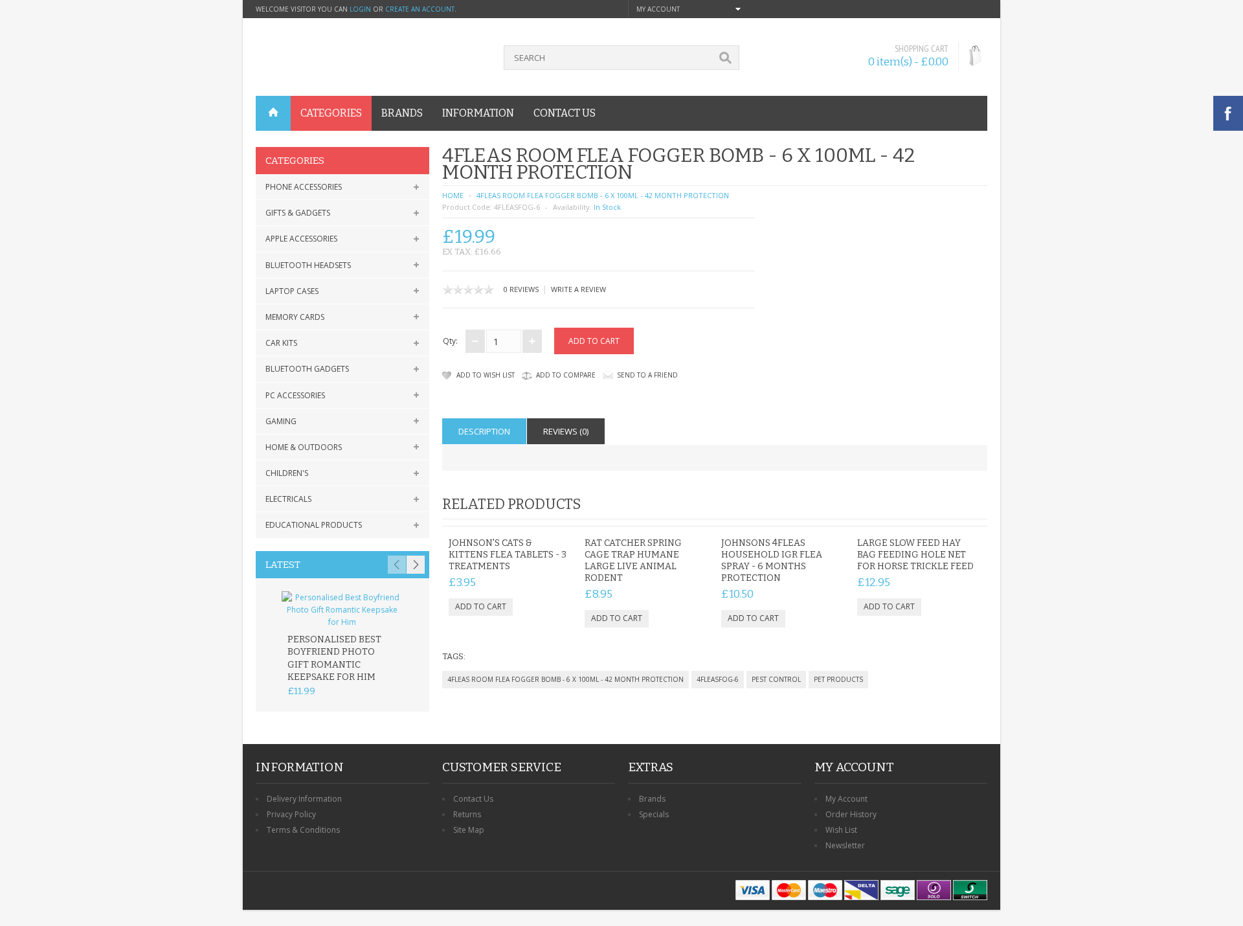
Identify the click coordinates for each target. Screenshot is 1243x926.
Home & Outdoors (303, 447)
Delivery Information (304, 798)
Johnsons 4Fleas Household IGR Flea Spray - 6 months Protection (771, 560)
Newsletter (845, 845)
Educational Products (313, 524)
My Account (846, 798)
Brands (652, 798)
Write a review (578, 289)
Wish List (841, 829)
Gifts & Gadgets (297, 212)
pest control (776, 679)
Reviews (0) (565, 431)
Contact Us (473, 798)
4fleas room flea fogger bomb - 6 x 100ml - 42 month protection (565, 679)
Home (453, 195)
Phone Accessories (303, 186)
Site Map (468, 829)
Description (484, 431)
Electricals (288, 498)
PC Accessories (295, 395)
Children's (286, 473)
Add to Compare (566, 374)
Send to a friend (647, 374)
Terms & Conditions (303, 829)
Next (416, 565)
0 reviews (521, 289)
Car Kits (281, 342)
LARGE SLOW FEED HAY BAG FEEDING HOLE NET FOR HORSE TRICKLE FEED (915, 554)
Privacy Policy (291, 814)
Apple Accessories (301, 238)
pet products (838, 679)
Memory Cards (294, 316)
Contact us (564, 113)
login (360, 9)
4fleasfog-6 (718, 679)
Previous (397, 565)
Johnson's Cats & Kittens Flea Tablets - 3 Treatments (507, 554)
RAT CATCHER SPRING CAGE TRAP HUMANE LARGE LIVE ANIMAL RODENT (633, 560)
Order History (851, 814)
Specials (654, 814)
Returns (467, 814)
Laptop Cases (292, 291)
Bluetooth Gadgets (307, 368)
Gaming (281, 421)
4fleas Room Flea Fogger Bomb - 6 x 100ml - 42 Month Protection (602, 195)
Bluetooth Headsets (308, 265)
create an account (419, 9)
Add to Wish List (485, 374)
